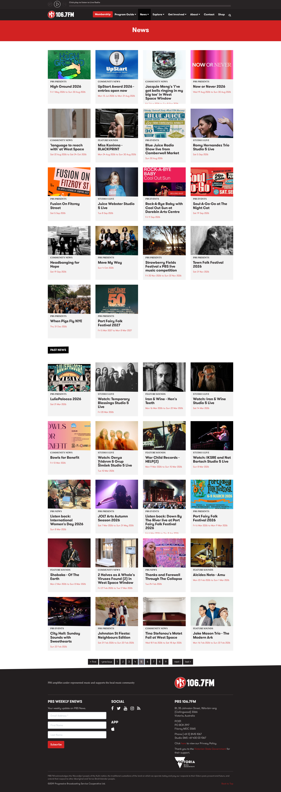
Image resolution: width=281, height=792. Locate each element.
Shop (221, 14)
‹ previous (106, 661)
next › (177, 661)
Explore (158, 14)
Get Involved (176, 14)
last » (188, 661)
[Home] (62, 14)
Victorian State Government (210, 749)
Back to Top (227, 783)
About (194, 14)
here (183, 743)
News (143, 14)
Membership (103, 14)
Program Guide (125, 14)
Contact (209, 14)
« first (93, 661)
